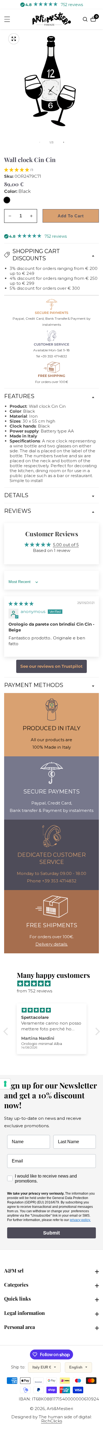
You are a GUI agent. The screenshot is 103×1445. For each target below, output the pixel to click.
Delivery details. (51, 944)
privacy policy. (80, 1220)
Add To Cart (71, 216)
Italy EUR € (42, 1367)
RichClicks (51, 1421)
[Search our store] (86, 19)
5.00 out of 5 (66, 544)
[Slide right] (64, 142)
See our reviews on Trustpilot (51, 666)
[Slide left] (40, 142)
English (76, 1367)
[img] (21, 603)
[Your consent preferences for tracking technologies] (5, 1084)
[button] (16, 169)
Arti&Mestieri (60, 1408)
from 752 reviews (34, 991)
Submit (51, 1233)
